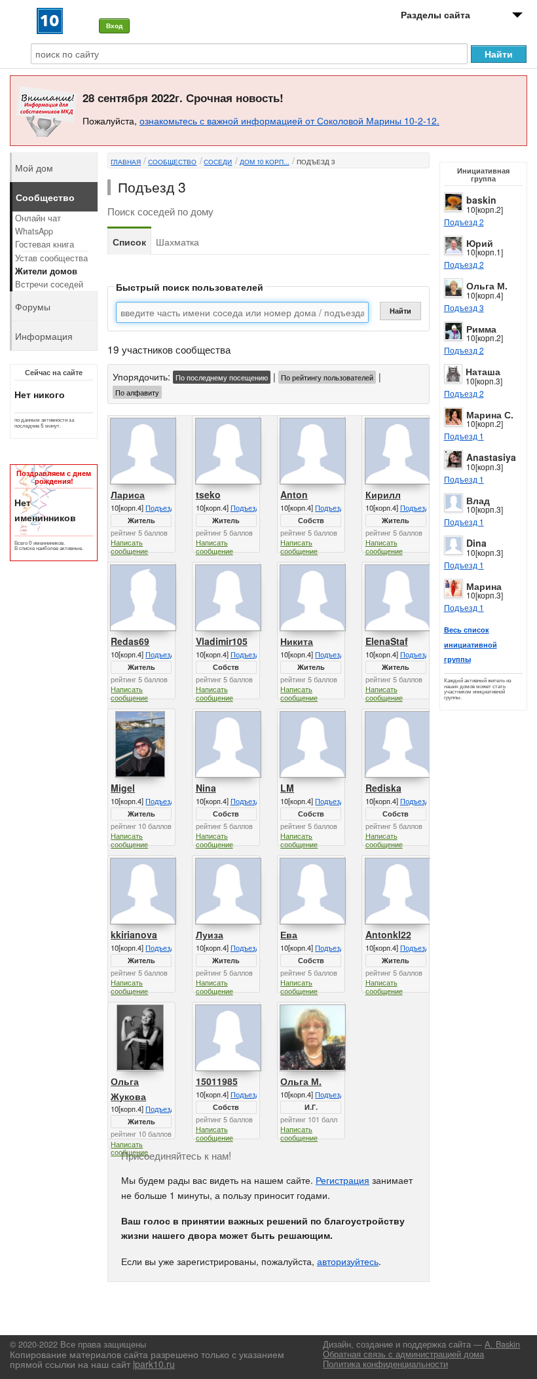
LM (287, 787)
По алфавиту (137, 392)
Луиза (209, 934)
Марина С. (489, 414)
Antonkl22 (388, 934)
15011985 (217, 1081)
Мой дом (34, 167)
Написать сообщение (129, 546)
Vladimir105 (222, 641)
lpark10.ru (154, 1363)
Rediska (383, 787)
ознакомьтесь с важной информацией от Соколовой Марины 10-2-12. (289, 120)
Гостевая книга (44, 244)
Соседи (218, 161)
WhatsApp (34, 231)
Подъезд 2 (464, 221)
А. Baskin (502, 1344)
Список (129, 241)
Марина (484, 586)
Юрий (479, 242)
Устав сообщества (51, 258)
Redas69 (130, 641)
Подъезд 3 (464, 307)
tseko (208, 494)
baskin (481, 199)
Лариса (128, 494)
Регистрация (342, 1179)
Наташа (483, 371)
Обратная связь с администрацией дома (403, 1354)
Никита (296, 641)
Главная (126, 161)
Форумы (32, 306)
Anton (294, 494)
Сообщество (172, 161)
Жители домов (46, 271)
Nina (206, 787)
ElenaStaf (386, 641)
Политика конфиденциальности (385, 1364)
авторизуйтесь (348, 1261)
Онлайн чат (38, 218)
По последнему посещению (222, 377)
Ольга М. (487, 285)
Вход (114, 25)
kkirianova (134, 934)
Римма (481, 328)
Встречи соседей (49, 284)
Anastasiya (491, 457)
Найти (400, 311)
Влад (478, 500)
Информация (44, 335)
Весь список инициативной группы (470, 644)
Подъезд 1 (464, 435)
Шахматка (177, 241)
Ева (288, 934)
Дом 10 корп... (264, 161)
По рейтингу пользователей (327, 377)
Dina (476, 542)
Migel (123, 787)
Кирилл (383, 494)
